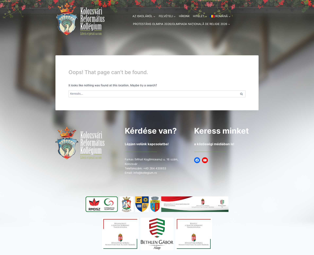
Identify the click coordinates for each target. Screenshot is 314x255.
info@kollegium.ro (145, 172)
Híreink (184, 16)
